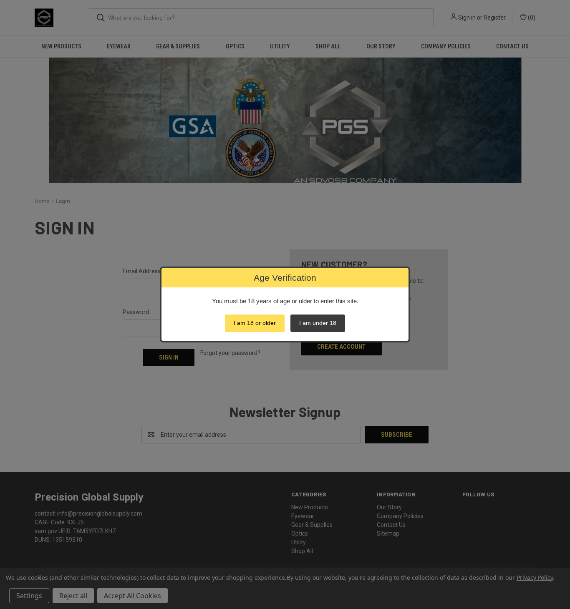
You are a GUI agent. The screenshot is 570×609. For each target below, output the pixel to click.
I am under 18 (317, 323)
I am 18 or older (255, 323)
